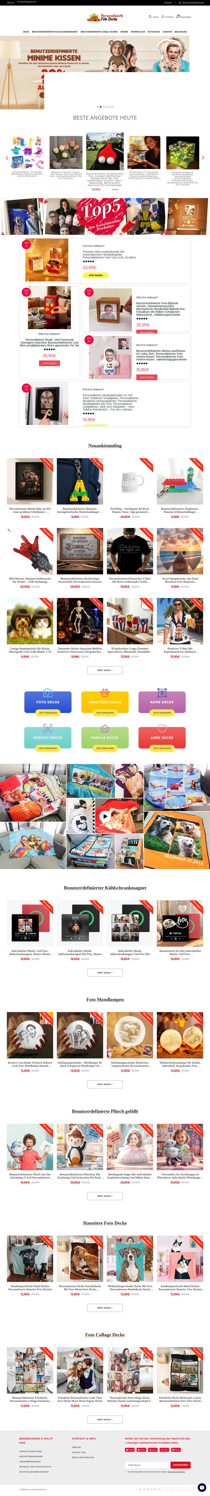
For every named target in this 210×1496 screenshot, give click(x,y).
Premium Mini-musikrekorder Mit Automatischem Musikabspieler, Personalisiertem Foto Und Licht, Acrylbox (109, 254)
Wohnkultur (138, 31)
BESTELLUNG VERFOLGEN (83, 1457)
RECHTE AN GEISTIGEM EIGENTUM (34, 1472)
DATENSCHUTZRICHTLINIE (30, 1451)
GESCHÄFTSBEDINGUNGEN (31, 1456)
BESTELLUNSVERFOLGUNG (191, 3)
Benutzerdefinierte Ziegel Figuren (99, 31)
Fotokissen (154, 31)
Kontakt (168, 3)
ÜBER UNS (76, 1447)
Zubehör (167, 31)
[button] (98, 107)
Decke (26, 31)
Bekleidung (181, 31)
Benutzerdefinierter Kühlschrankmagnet (55, 31)
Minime (124, 31)
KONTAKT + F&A (79, 1452)
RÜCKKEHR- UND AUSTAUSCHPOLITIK (35, 1466)
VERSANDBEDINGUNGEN (30, 1461)
